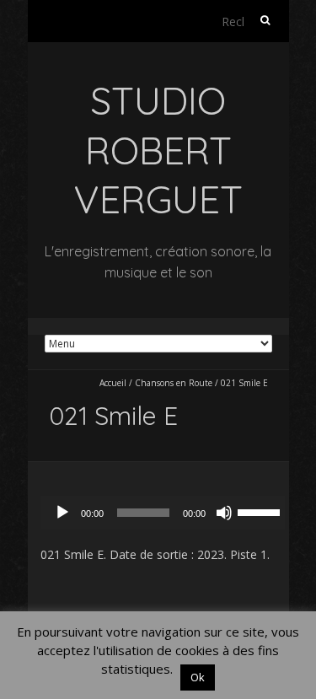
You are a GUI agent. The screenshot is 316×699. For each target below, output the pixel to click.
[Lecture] (62, 512)
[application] (166, 513)
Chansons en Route (173, 383)
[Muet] (224, 512)
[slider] (261, 511)
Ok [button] (197, 677)
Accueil (112, 383)
